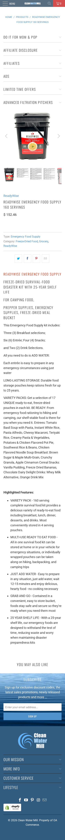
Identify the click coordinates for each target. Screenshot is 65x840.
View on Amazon (16, 225)
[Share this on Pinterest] (36, 258)
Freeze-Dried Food (27, 241)
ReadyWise (11, 196)
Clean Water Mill (28, 820)
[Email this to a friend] (45, 258)
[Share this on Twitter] (18, 258)
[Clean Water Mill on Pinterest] (32, 800)
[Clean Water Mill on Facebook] (20, 800)
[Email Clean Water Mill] (44, 800)
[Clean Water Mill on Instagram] (38, 800)
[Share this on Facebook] (27, 258)
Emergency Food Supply (25, 236)
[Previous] (6, 136)
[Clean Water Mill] (32, 3)
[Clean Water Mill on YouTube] (26, 800)
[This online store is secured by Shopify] (12, 810)
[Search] (49, 3)
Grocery (43, 241)
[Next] (58, 136)
